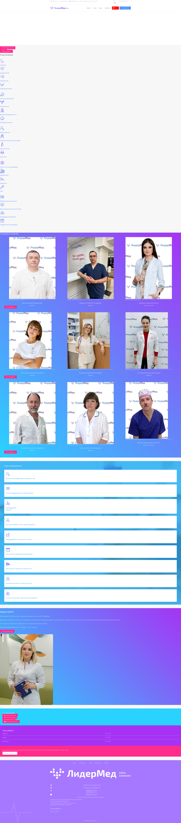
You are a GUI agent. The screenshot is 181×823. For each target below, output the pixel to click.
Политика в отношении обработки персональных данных (90, 797)
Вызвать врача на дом (8, 48)
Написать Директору (7, 631)
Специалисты (82, 763)
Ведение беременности (8, 115)
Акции (115, 8)
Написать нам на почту (11, 721)
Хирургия (3, 183)
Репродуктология (6, 122)
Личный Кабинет (125, 8)
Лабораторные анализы (8, 201)
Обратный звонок (6, 51)
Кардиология (4, 73)
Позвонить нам (9, 719)
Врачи (88, 8)
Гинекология (4, 106)
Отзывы (106, 763)
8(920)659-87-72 (91, 792)
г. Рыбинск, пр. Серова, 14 (91, 788)
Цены (100, 8)
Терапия (3, 65)
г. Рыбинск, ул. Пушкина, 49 (91, 785)
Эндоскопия (4, 175)
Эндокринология (6, 89)
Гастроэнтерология (7, 99)
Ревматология (5, 132)
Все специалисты (10, 307)
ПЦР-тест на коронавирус (9, 167)
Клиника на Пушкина (10, 715)
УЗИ (1, 191)
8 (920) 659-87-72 (64, 1)
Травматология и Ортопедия (10, 140)
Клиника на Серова (10, 717)
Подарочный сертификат (9, 225)
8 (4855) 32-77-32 (54, 1)
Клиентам (107, 8)
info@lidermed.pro (75, 1)
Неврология (4, 81)
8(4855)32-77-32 (91, 790)
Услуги (94, 8)
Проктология (4, 149)
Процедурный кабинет (8, 217)
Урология (3, 157)
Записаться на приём (9, 753)
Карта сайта (98, 763)
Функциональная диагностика (10, 209)
